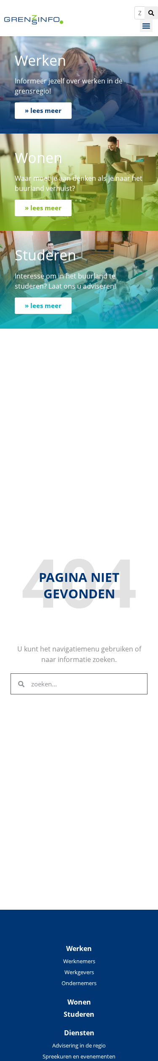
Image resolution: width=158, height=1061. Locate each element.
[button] (146, 25)
